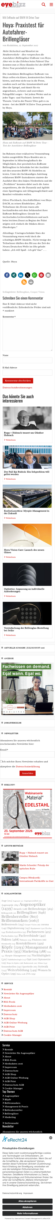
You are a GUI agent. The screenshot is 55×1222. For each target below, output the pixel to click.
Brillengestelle (8, 913)
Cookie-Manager (13, 1035)
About (7, 997)
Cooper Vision (37, 292)
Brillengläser (23, 292)
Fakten (10, 939)
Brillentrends (12, 924)
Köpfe (13, 947)
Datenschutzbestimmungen (17, 387)
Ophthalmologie (17, 959)
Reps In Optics (15, 963)
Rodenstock (30, 963)
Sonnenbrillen (11, 966)
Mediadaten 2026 (13, 1006)
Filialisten (39, 939)
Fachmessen (39, 932)
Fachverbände (32, 936)
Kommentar (9, 316)
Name (5, 355)
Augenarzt (18, 901)
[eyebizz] (13, 4)
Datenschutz (10, 1014)
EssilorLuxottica (16, 932)
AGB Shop (9, 1018)
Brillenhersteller (19, 916)
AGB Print (9, 1026)
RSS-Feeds (9, 1001)
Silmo (42, 963)
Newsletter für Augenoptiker (19, 993)
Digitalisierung (18, 928)
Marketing (34, 951)
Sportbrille (29, 966)
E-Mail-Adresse (10, 367)
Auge (6, 900)
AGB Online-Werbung (15, 1022)
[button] (43, 4)
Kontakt (8, 989)
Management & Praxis (16, 1106)
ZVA (31, 973)
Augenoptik (10, 905)
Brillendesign (40, 909)
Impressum (10, 1010)
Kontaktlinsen (30, 943)
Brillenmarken (20, 920)
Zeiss (21, 974)
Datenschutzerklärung (28, 766)
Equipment (38, 928)
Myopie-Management (18, 955)
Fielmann (25, 940)
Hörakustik (8, 944)
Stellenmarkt (11, 1123)
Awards (20, 909)
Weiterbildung (22, 970)
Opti (32, 959)
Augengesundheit (33, 901)
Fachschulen (9, 936)
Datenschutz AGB (13, 1030)
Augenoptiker (23, 906)
